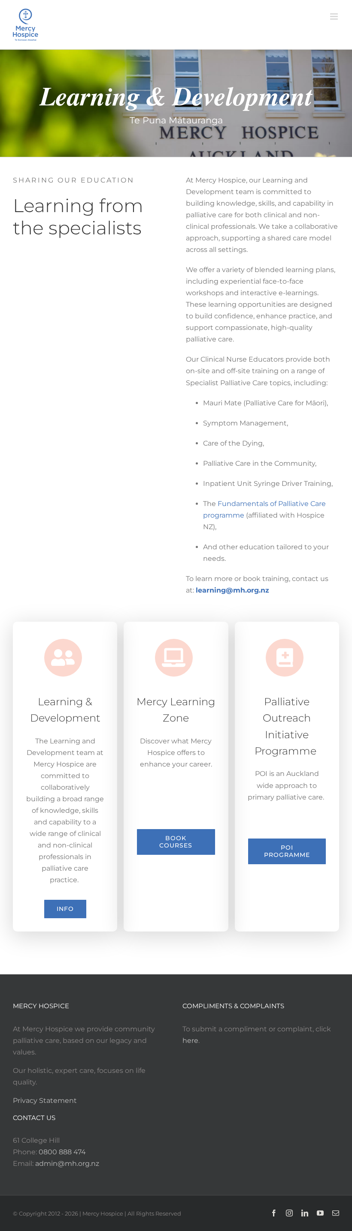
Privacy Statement (45, 1100)
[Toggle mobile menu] (334, 16)
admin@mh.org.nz (67, 1163)
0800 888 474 (62, 1152)
